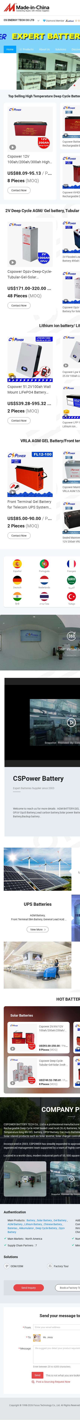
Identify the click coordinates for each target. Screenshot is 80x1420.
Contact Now (19, 190)
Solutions (60, 49)
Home (10, 49)
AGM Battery (15, 1224)
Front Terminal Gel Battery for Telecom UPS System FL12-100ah (29, 504)
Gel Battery (60, 1220)
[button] (68, 85)
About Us (44, 49)
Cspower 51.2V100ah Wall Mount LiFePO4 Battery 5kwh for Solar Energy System (29, 389)
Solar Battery (44, 1220)
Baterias (12, 1228)
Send (37, 1375)
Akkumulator (26, 1228)
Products (28, 49)
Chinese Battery (53, 1224)
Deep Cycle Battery (46, 1228)
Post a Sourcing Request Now (51, 1381)
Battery (31, 1220)
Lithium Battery (33, 1224)
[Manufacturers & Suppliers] (27, 7)
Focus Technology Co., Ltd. (47, 1405)
